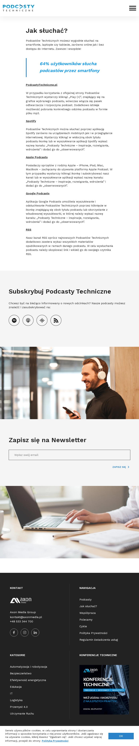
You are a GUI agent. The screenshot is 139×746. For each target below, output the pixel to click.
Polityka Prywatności (93, 633)
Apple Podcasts (37, 157)
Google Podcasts (37, 193)
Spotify (31, 121)
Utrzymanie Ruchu (22, 713)
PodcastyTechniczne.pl (41, 85)
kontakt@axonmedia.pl (26, 617)
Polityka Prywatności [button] (55, 740)
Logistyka (16, 700)
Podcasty (85, 599)
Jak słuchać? (88, 606)
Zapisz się (119, 467)
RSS (28, 229)
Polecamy (85, 619)
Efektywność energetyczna (28, 680)
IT (11, 693)
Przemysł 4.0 (19, 707)
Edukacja (16, 686)
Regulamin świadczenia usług (98, 639)
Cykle (83, 626)
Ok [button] (121, 736)
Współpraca (87, 613)
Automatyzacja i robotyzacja (28, 666)
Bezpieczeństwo (20, 673)
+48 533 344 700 (21, 621)
